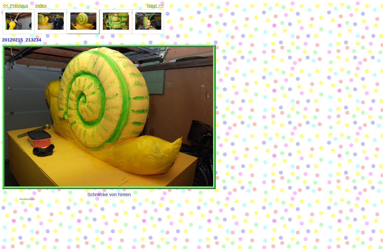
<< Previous (15, 5)
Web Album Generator (27, 199)
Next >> (155, 5)
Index (41, 5)
